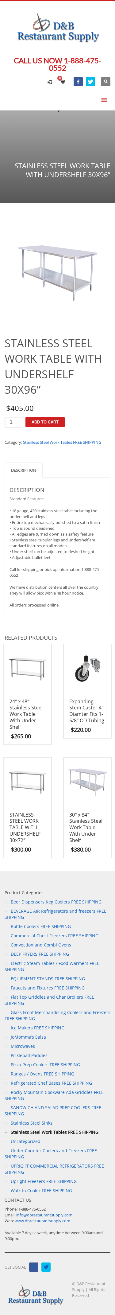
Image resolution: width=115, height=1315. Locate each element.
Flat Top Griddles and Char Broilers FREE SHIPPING (49, 1000)
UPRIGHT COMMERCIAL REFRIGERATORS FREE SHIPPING (54, 1169)
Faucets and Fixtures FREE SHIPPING (48, 988)
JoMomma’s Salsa (28, 1037)
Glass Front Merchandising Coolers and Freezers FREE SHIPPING (57, 1015)
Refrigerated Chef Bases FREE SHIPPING (51, 1083)
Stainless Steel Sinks (31, 1123)
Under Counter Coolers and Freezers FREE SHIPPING (51, 1154)
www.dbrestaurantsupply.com (42, 1220)
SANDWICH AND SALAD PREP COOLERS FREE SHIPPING (53, 1111)
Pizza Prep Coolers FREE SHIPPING (45, 1064)
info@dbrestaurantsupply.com (44, 1215)
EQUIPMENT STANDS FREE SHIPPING (48, 978)
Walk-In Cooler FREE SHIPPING (41, 1190)
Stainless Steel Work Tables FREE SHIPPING (62, 442)
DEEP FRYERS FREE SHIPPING (40, 954)
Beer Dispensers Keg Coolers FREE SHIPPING (56, 902)
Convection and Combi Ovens (41, 945)
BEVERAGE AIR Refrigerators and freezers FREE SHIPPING (55, 914)
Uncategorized (25, 1141)
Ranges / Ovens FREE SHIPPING (42, 1074)
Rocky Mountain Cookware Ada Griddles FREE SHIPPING (54, 1095)
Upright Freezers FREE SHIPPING (44, 1181)
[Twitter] (90, 81)
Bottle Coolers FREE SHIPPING (41, 926)
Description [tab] (23, 470)
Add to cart (45, 422)
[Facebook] (78, 81)
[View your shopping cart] (62, 82)
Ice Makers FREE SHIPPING (37, 1028)
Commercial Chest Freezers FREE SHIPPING (54, 935)
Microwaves (23, 1046)
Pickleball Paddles (29, 1055)
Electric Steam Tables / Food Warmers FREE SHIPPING (52, 966)
